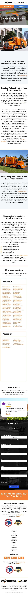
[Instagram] (8, 558)
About (14, 544)
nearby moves (23, 255)
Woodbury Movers (17, 296)
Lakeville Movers (6, 292)
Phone (2, 466)
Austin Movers (5, 295)
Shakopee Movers (17, 307)
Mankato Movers (17, 295)
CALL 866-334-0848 (21, 6)
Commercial (14, 537)
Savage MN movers (6, 322)
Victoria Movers (5, 310)
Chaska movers (16, 314)
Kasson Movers (16, 304)
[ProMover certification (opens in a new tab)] (9, 522)
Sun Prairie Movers (6, 347)
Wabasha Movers (6, 308)
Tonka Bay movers (6, 315)
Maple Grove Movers (18, 288)
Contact (14, 550)
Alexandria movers (6, 323)
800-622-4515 (13, 494)
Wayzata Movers (17, 286)
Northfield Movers (17, 312)
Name (2, 459)
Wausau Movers (16, 343)
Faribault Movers (17, 301)
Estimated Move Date (6, 435)
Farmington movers (17, 325)
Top (27, 592)
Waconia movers (17, 316)
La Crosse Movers (6, 339)
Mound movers (5, 318)
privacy (8, 481)
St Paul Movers (16, 291)
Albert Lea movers (17, 321)
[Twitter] (19, 558)
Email (2, 473)
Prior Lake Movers (17, 299)
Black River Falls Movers (18, 342)
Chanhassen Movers (17, 300)
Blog (14, 545)
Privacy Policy (20, 515)
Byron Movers (5, 296)
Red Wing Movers (17, 308)
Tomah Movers (5, 342)
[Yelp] (22, 558)
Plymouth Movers (6, 288)
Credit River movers (6, 321)
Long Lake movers (17, 319)
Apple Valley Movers (6, 300)
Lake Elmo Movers (6, 314)
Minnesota (7, 281)
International (14, 540)
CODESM (18, 516)
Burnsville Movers (6, 299)
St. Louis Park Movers (18, 306)
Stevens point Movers (7, 346)
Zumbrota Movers (17, 311)
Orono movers (5, 319)
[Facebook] (5, 558)
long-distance (23, 75)
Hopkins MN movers (6, 326)
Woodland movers (6, 316)
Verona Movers (5, 340)
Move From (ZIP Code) (6, 444)
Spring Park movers (17, 318)
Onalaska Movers (17, 340)
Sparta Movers (16, 339)
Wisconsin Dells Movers (18, 344)
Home (14, 534)
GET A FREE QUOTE (7, 6)
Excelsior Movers (6, 301)
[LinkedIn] (15, 558)
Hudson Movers (5, 344)
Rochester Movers (6, 286)
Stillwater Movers (17, 303)
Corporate (14, 539)
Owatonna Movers (6, 307)
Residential (14, 535)
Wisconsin (7, 334)
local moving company (19, 102)
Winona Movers (5, 303)
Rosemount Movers (6, 304)
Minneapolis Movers (6, 293)
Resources (14, 549)
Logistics (14, 542)
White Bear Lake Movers (18, 310)
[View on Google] (3, 403)
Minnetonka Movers (6, 289)
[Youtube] (12, 558)
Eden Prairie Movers (6, 291)
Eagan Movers (16, 292)
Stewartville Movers (6, 311)
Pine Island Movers (6, 306)
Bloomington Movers (17, 289)
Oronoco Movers (6, 297)
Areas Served (14, 547)
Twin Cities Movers (17, 297)
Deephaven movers (17, 315)
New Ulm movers (6, 325)
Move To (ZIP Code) (6, 452)
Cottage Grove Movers (7, 312)
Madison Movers (6, 343)
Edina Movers (16, 293)
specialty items (22, 191)
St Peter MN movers (17, 326)
